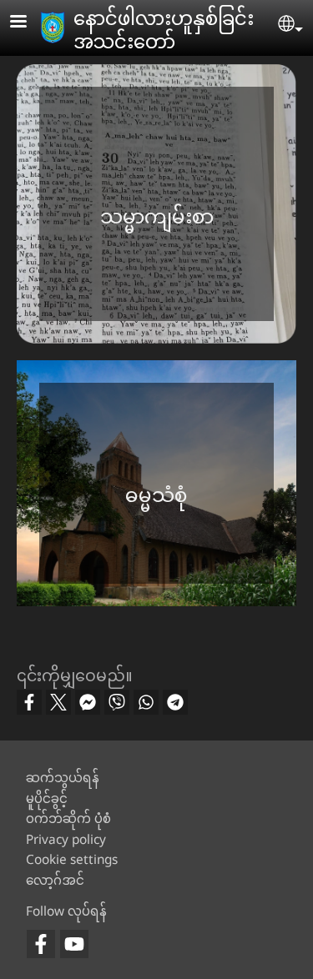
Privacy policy (66, 839)
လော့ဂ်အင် (55, 880)
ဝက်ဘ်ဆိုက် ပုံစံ (68, 818)
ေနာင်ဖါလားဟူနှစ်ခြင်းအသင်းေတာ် (163, 29)
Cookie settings (72, 859)
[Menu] (28, 23)
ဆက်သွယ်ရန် (62, 777)
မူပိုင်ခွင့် (47, 798)
